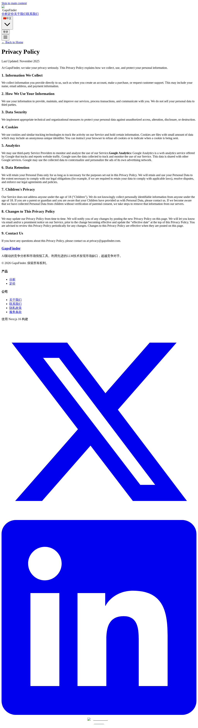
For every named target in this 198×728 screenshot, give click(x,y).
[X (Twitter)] (99, 518)
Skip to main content (14, 3)
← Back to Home (12, 42)
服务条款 (15, 312)
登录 (5, 31)
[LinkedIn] (99, 713)
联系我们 (32, 13)
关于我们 (20, 13)
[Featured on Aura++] (99, 722)
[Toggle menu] (5, 37)
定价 (11, 13)
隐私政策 (15, 307)
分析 (5, 13)
